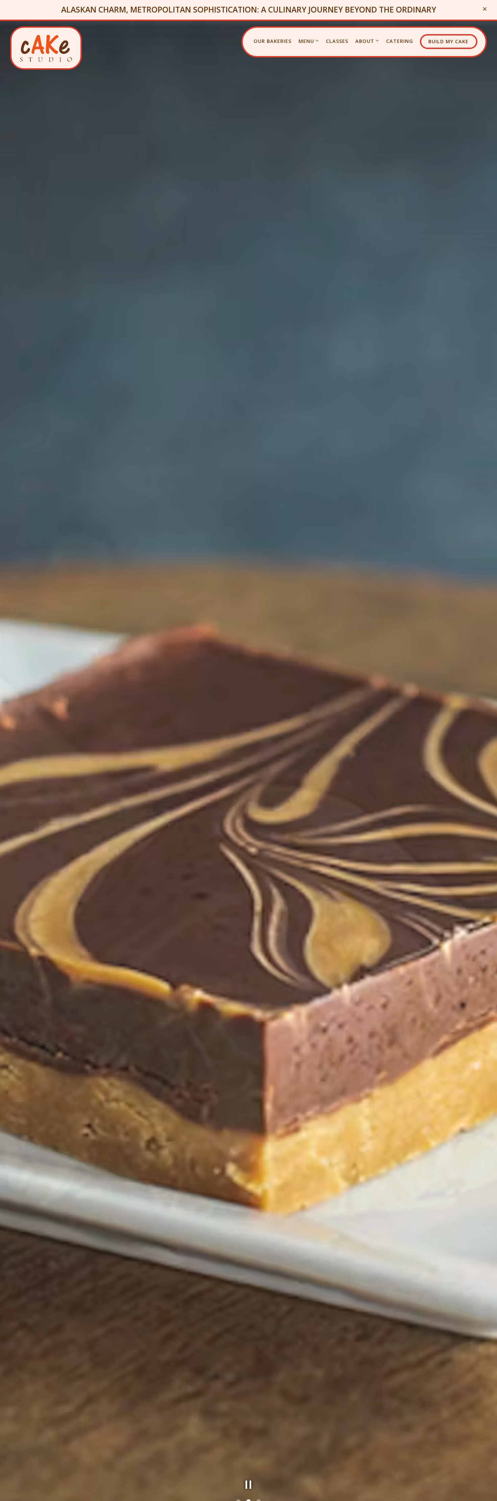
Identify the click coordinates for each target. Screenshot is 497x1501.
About (367, 40)
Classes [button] (337, 41)
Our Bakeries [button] (272, 41)
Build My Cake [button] (448, 41)
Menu (309, 40)
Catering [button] (399, 41)
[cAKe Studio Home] (46, 47)
